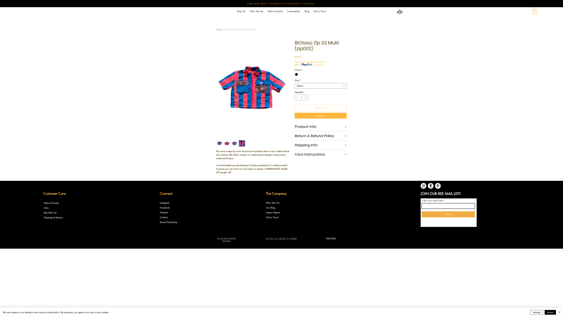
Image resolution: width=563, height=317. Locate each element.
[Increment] (306, 97)
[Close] (559, 312)
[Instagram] (423, 186)
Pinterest (164, 212)
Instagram (165, 202)
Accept (550, 312)
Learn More (318, 64)
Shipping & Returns (53, 217)
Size (298, 80)
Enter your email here (432, 200)
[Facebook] (431, 186)
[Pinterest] (438, 186)
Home (219, 29)
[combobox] (321, 86)
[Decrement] (297, 97)
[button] (534, 11)
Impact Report (273, 212)
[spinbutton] (301, 97)
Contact (164, 217)
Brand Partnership (168, 222)
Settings (536, 312)
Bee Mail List (50, 212)
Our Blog (270, 207)
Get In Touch (272, 217)
